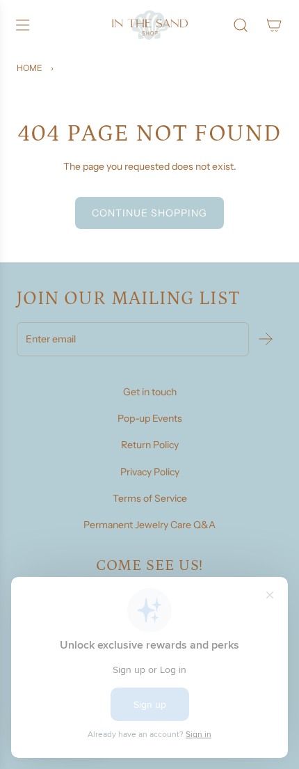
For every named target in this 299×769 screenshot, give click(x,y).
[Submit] (265, 339)
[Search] (240, 25)
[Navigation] (22, 25)
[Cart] (274, 25)
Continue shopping (149, 213)
